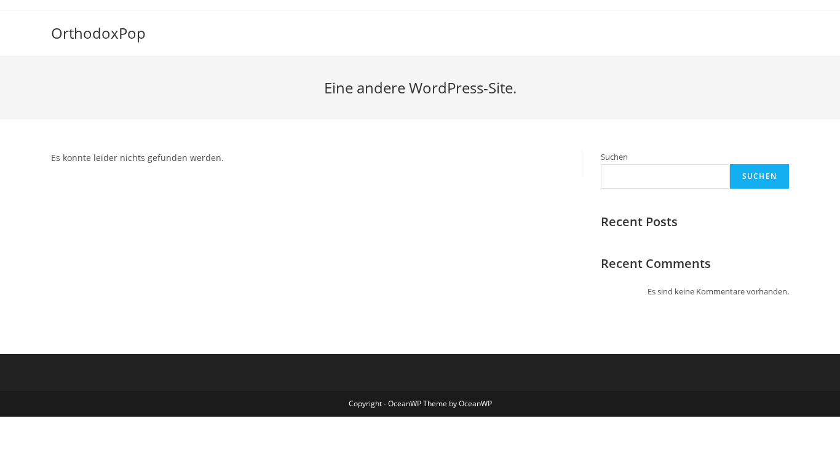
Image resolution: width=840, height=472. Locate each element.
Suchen (614, 156)
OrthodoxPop (98, 33)
